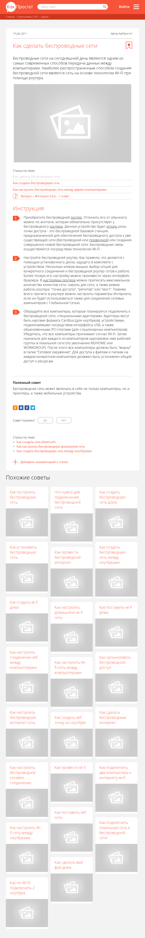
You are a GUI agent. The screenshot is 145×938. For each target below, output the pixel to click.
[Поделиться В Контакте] (21, 407)
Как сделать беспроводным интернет (112, 717)
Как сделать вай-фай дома (69, 865)
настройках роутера (59, 280)
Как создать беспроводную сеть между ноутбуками (54, 451)
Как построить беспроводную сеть (23, 497)
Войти (124, 6)
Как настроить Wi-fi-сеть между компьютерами (70, 667)
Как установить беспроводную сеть (23, 552)
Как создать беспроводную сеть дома (112, 497)
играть (111, 226)
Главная (10, 16)
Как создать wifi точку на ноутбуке (70, 720)
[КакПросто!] (19, 7)
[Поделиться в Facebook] (27, 407)
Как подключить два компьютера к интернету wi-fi (115, 772)
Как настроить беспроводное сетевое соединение (23, 775)
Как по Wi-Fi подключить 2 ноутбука (22, 887)
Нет (63, 420)
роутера (56, 226)
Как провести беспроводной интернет (68, 557)
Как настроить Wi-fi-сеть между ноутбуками (26, 832)
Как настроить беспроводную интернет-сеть (23, 717)
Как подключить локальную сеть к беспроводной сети (114, 830)
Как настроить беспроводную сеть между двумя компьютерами (59, 189)
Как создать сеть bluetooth (36, 442)
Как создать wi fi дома (24, 605)
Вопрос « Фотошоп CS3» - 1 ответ (45, 196)
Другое (45, 16)
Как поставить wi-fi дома (115, 610)
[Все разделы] (136, 7)
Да (45, 420)
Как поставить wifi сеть (70, 815)
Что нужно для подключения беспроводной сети (68, 499)
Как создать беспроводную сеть (36, 183)
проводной (98, 240)
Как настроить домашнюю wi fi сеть (69, 612)
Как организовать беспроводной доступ (115, 662)
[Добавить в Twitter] (32, 407)
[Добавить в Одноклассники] (15, 407)
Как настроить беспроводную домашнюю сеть (51, 446)
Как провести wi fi (70, 767)
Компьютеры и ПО (28, 16)
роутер (76, 217)
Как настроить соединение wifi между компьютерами (24, 660)
